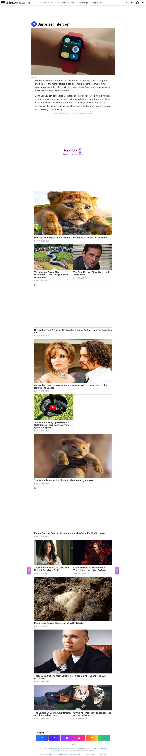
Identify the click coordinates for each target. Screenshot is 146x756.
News (45, 2)
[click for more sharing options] (104, 738)
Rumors (64, 2)
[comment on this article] (92, 738)
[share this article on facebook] (42, 738)
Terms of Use (90, 754)
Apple (33, 77)
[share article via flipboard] (79, 738)
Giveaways (83, 2)
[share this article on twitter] (54, 738)
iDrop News (53, 748)
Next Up (72, 150)
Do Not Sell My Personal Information (70, 754)
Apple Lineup (33, 2)
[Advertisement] (73, 13)
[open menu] (3, 2)
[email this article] (67, 738)
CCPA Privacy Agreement (47, 754)
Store (73, 3)
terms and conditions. (100, 748)
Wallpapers (96, 2)
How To (54, 2)
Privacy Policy (102, 754)
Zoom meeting (55, 109)
